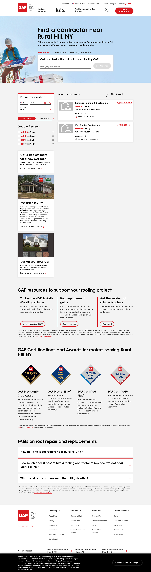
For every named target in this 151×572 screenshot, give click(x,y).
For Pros (107, 10)
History (51, 521)
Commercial (44, 118)
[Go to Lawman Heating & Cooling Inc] (66, 106)
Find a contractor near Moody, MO (112, 551)
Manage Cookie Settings (126, 563)
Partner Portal (93, 4)
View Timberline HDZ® (33, 324)
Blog (94, 525)
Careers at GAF (76, 516)
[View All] (85, 114)
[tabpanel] (75, 63)
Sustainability (54, 539)
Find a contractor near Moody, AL (85, 551)
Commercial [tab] (60, 53)
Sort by (107, 95)
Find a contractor (124, 11)
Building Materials (60, 10)
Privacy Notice (26, 569)
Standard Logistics (121, 521)
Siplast (116, 516)
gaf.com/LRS (29, 427)
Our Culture (75, 525)
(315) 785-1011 (124, 125)
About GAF (53, 516)
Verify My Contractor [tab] (80, 53)
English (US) (79, 4)
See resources (69, 324)
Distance (23, 107)
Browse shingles (110, 4)
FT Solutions (118, 535)
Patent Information (99, 521)
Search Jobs (75, 521)
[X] (23, 526)
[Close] (148, 555)
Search (64, 4)
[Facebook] (18, 526)
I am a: (125, 4)
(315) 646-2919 (124, 103)
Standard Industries (56, 535)
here (19, 427)
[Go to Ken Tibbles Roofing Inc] (66, 128)
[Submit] (50, 102)
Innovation (53, 530)
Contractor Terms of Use (43, 336)
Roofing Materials (42, 10)
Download (107, 324)
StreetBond (118, 530)
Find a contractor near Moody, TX (57, 551)
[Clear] (45, 102)
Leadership (53, 525)
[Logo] (26, 13)
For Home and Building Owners (85, 10)
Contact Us (96, 516)
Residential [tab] (43, 53)
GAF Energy (118, 525)
